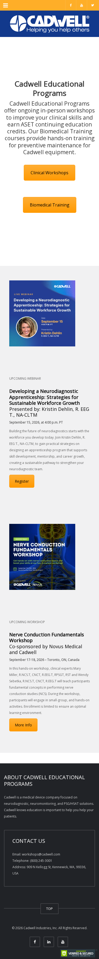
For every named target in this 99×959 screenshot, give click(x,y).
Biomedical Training (49, 205)
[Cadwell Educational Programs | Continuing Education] (49, 24)
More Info (23, 724)
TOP (49, 908)
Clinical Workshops (49, 173)
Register (22, 481)
